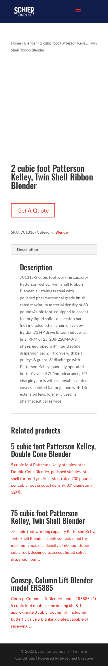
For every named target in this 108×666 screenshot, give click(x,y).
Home (16, 43)
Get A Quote (33, 210)
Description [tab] (27, 249)
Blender (30, 43)
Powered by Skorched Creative (65, 658)
